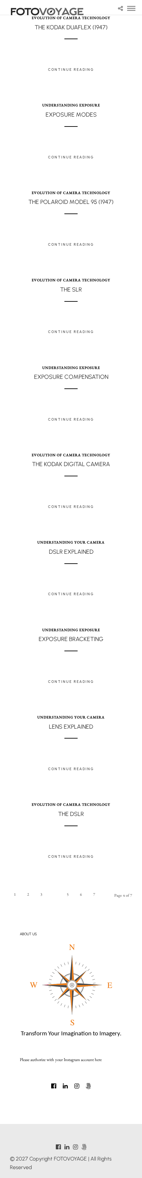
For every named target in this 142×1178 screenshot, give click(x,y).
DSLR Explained (71, 551)
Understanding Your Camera (71, 542)
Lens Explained (71, 726)
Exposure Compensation (71, 376)
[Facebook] (53, 1086)
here (98, 1059)
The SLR (71, 289)
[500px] (88, 1086)
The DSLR (71, 814)
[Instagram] (76, 1086)
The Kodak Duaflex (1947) (71, 27)
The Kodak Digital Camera (71, 464)
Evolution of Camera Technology (71, 192)
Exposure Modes (71, 114)
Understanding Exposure (71, 105)
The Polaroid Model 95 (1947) (71, 202)
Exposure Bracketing (71, 639)
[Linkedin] (65, 1086)
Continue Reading (71, 70)
